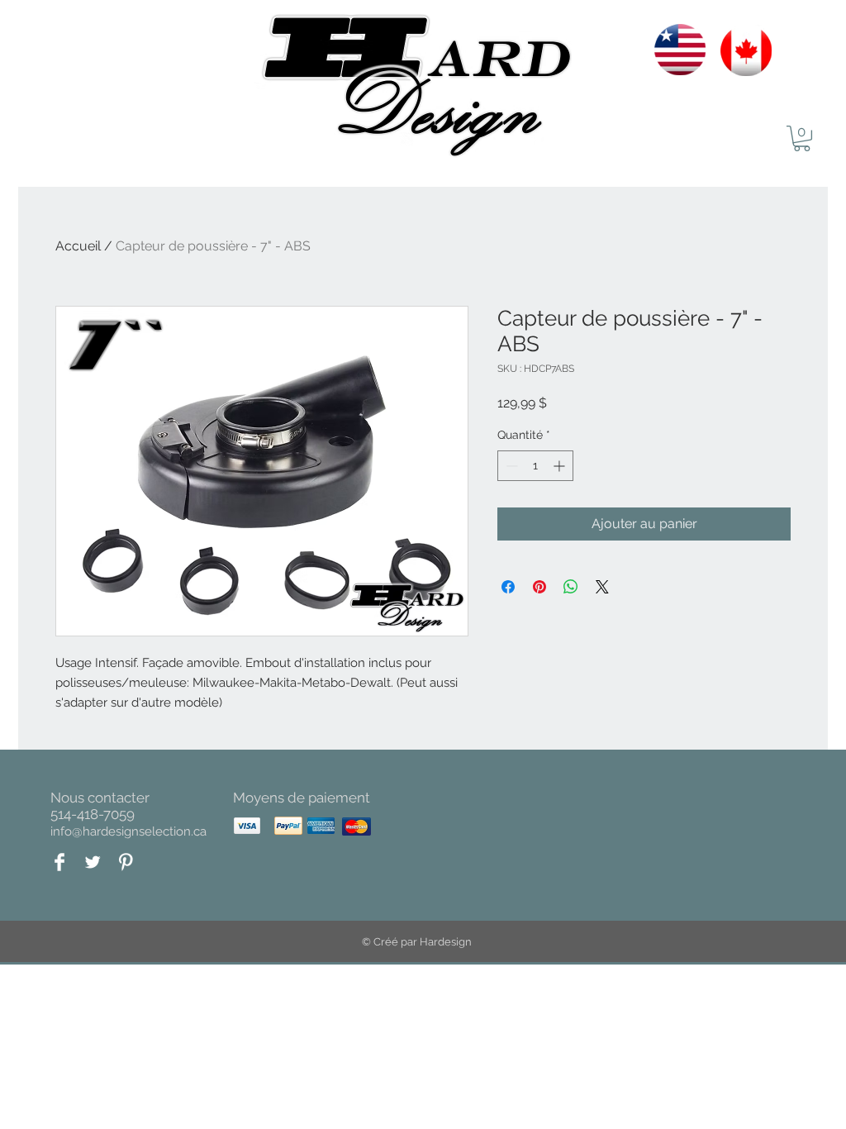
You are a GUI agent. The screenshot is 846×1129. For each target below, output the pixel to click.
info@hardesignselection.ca (128, 831)
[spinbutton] (535, 465)
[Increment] (560, 465)
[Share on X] (602, 587)
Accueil (78, 246)
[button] (802, 138)
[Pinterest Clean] (125, 862)
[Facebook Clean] (59, 862)
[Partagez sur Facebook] (508, 587)
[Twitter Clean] (92, 862)
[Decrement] (510, 465)
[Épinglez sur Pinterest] (539, 587)
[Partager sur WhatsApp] (571, 587)
